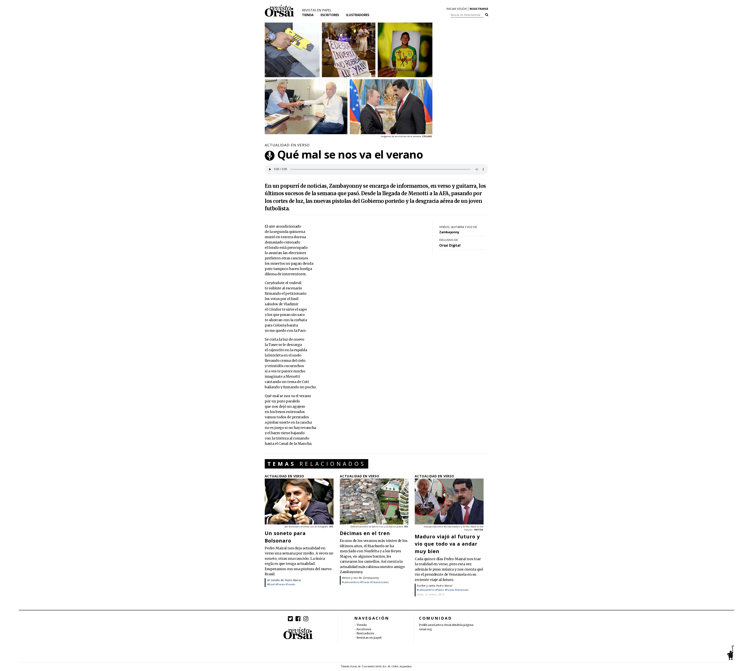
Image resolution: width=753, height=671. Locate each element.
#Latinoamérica (350, 582)
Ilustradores (357, 15)
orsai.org (425, 629)
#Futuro (439, 590)
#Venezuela (461, 590)
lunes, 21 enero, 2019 (430, 594)
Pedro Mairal (293, 580)
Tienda (308, 15)
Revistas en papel (317, 10)
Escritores (330, 15)
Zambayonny (371, 578)
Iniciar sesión (456, 9)
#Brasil (271, 584)
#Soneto (290, 584)
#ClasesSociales (379, 582)
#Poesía (280, 584)
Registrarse (479, 9)
